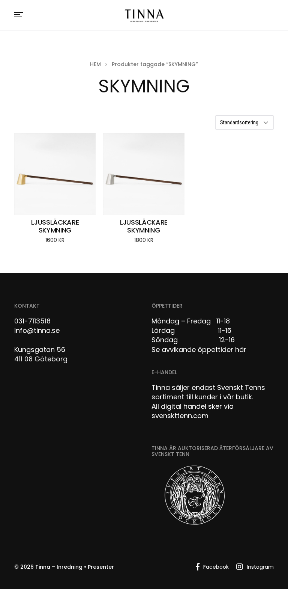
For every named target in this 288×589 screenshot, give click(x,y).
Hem (95, 64)
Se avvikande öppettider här (199, 349)
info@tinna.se (37, 330)
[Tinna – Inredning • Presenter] (144, 16)
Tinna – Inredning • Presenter (74, 567)
